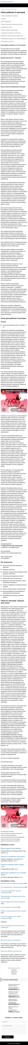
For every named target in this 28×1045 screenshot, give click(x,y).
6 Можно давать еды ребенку (9, 30)
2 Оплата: (3, 18)
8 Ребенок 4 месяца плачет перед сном (12, 35)
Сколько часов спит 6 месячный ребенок (13, 988)
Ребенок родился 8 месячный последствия (13, 902)
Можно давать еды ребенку (11, 848)
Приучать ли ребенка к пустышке (13, 856)
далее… (6, 852)
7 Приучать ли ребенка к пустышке (11, 33)
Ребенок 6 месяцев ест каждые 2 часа (13, 996)
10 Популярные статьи (7, 41)
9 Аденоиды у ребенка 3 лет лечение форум (13, 38)
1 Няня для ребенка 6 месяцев (9, 15)
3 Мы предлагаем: (6, 21)
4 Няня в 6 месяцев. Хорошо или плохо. (12, 24)
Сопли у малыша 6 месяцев (12, 1010)
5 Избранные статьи (6, 27)
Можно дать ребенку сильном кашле (11, 951)
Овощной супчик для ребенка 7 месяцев (12, 883)
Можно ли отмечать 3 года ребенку (11, 940)
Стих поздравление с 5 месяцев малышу (12, 887)
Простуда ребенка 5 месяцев (9, 907)
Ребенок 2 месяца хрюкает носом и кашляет (13, 911)
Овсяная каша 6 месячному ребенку (12, 1003)
